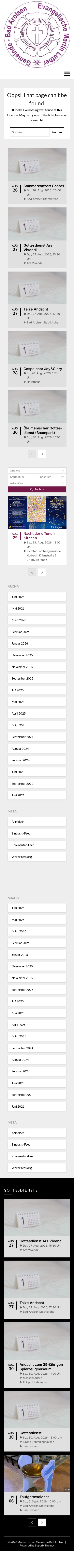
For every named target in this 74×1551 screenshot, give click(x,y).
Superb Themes (45, 1545)
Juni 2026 (18, 597)
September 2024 (22, 737)
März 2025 (19, 725)
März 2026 (19, 620)
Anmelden (18, 821)
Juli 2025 (18, 690)
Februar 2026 (21, 632)
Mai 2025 (18, 702)
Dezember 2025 (22, 655)
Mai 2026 (18, 608)
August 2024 (20, 748)
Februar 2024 (21, 760)
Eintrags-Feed (21, 833)
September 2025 (22, 678)
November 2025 (22, 667)
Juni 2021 (18, 795)
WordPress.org (22, 856)
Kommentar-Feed (23, 845)
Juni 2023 (18, 772)
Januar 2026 (20, 643)
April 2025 (19, 713)
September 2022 (22, 783)
